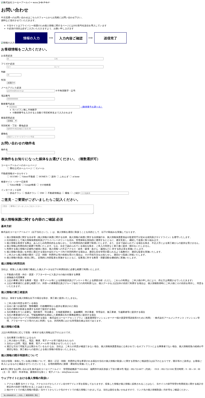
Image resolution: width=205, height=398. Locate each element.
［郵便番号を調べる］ (91, 107)
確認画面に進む (20, 395)
